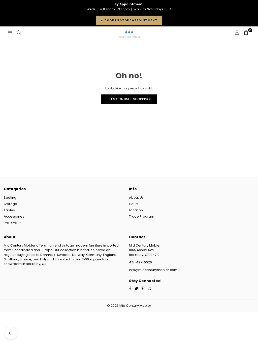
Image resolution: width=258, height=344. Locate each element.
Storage (10, 203)
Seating (10, 197)
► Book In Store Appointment (129, 20)
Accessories (14, 216)
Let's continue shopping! (129, 99)
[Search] (18, 33)
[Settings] (236, 33)
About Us (136, 197)
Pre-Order (12, 222)
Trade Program (141, 216)
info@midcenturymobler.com (153, 269)
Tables (9, 210)
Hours (134, 203)
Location (136, 210)
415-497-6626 (140, 262)
